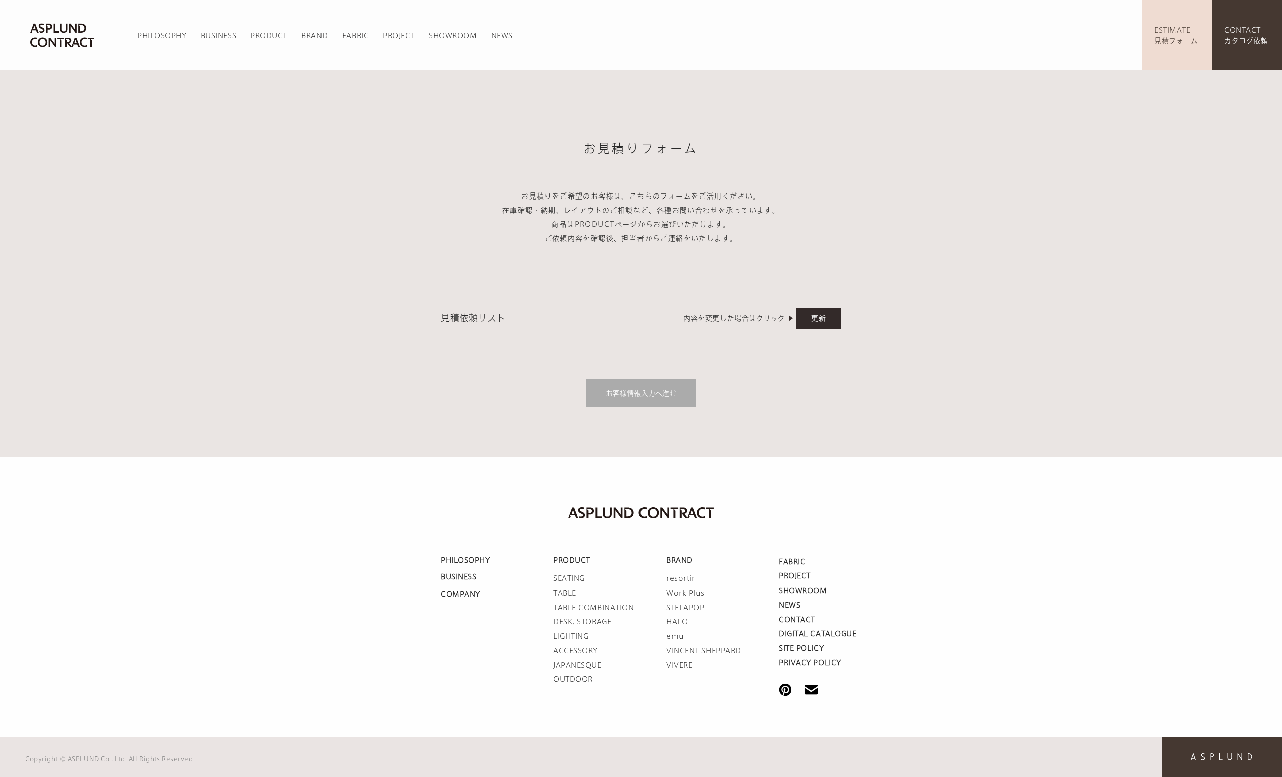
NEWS (502, 35)
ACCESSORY (575, 650)
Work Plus (685, 593)
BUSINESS (218, 35)
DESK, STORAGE (582, 621)
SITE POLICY (801, 648)
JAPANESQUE (577, 665)
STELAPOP (685, 607)
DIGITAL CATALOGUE (818, 633)
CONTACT (797, 619)
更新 (818, 318)
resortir (680, 578)
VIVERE (679, 665)
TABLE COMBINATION (593, 607)
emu (675, 636)
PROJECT (399, 35)
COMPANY (460, 594)
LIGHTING (570, 636)
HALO (677, 621)
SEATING (569, 578)
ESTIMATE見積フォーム (1176, 35)
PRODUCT (268, 35)
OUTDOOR (573, 679)
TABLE (564, 593)
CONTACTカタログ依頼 (1246, 35)
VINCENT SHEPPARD (703, 650)
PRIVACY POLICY (810, 662)
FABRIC (355, 35)
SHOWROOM (453, 35)
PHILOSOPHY (162, 35)
